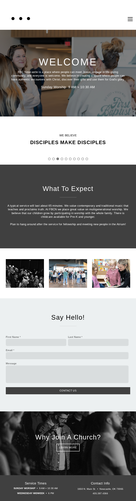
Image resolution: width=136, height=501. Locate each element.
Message (11, 363)
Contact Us (68, 390)
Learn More (68, 447)
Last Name (74, 337)
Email (9, 350)
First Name (12, 337)
